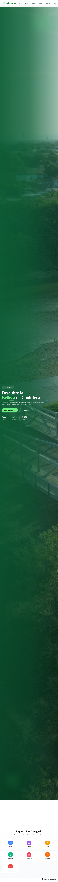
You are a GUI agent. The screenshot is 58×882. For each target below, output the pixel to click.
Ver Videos (27, 410)
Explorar (40, 3)
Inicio (20, 3)
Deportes (33, 3)
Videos (55, 3)
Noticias (26, 3)
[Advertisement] (29, 812)
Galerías (48, 3)
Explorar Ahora (8, 410)
